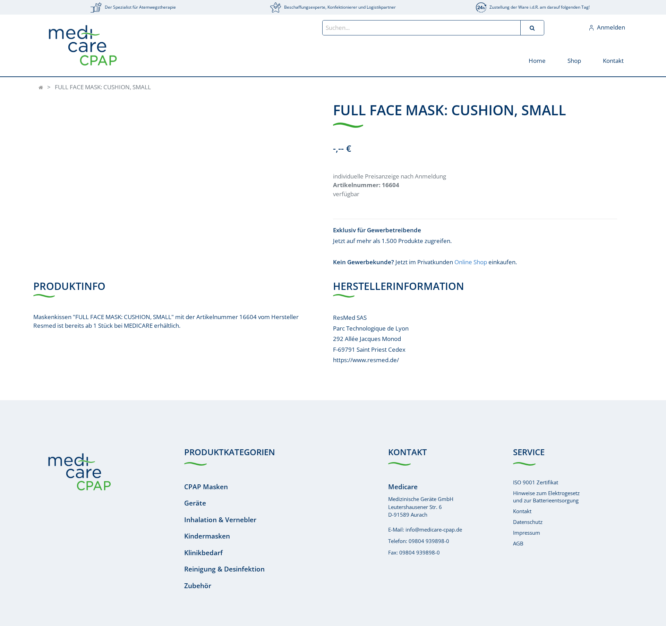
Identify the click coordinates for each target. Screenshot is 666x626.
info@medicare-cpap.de (433, 529)
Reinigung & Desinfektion (224, 569)
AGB (518, 543)
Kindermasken (207, 536)
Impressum (526, 532)
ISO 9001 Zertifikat (535, 482)
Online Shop (470, 262)
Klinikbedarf (203, 552)
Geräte (195, 503)
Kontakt (522, 511)
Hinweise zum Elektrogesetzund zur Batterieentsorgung (546, 497)
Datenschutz (528, 521)
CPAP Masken (206, 486)
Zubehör (197, 585)
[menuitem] (536, 60)
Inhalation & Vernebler (220, 519)
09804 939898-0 (429, 540)
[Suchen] (532, 27)
